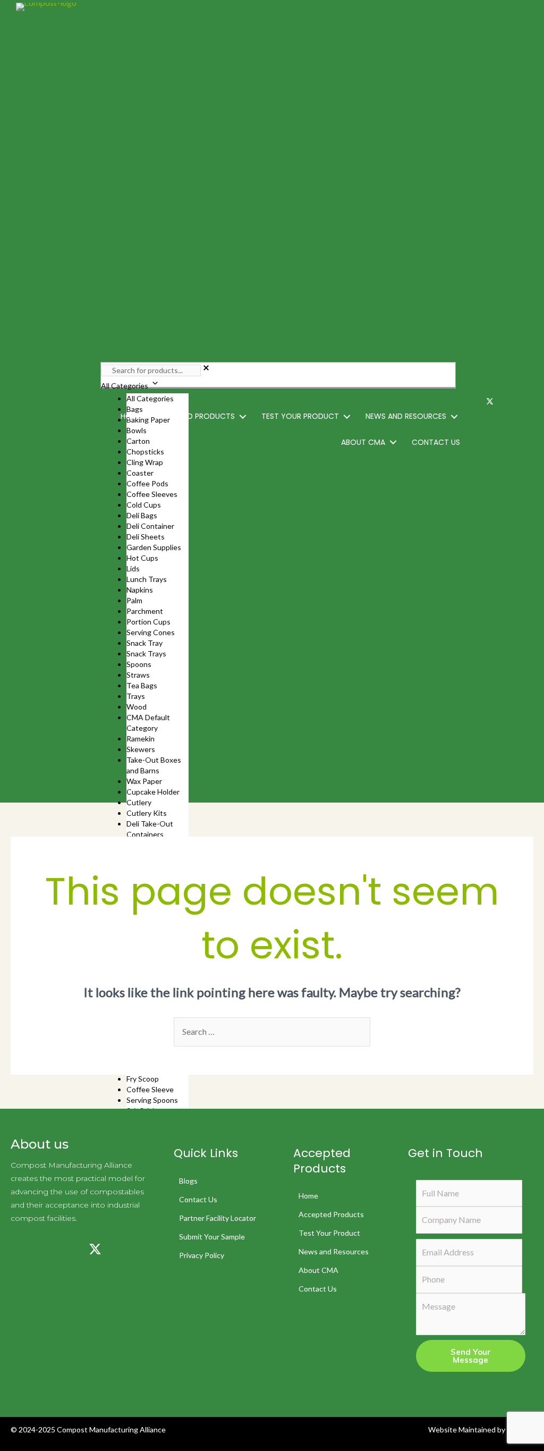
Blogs (188, 1180)
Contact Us (198, 1199)
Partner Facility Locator (217, 1217)
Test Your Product (329, 1232)
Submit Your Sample (212, 1236)
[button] (243, 416)
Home (308, 1195)
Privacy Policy (201, 1255)
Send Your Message (470, 1356)
